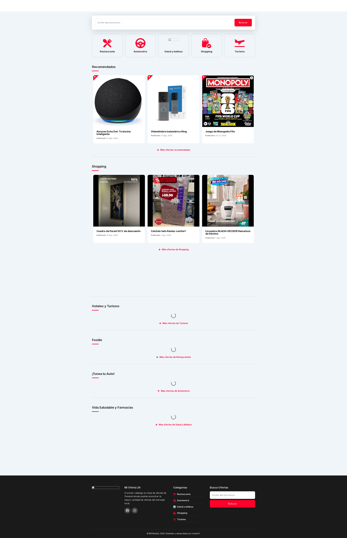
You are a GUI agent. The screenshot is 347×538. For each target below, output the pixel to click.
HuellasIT (196, 533)
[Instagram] (135, 511)
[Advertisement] (173, 272)
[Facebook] (127, 511)
